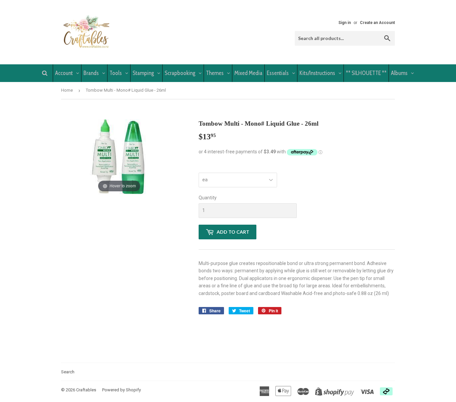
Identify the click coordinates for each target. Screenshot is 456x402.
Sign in (344, 22)
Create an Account (377, 22)
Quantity (208, 197)
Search (67, 371)
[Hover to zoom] (119, 156)
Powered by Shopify (121, 389)
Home (67, 90)
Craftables (86, 389)
